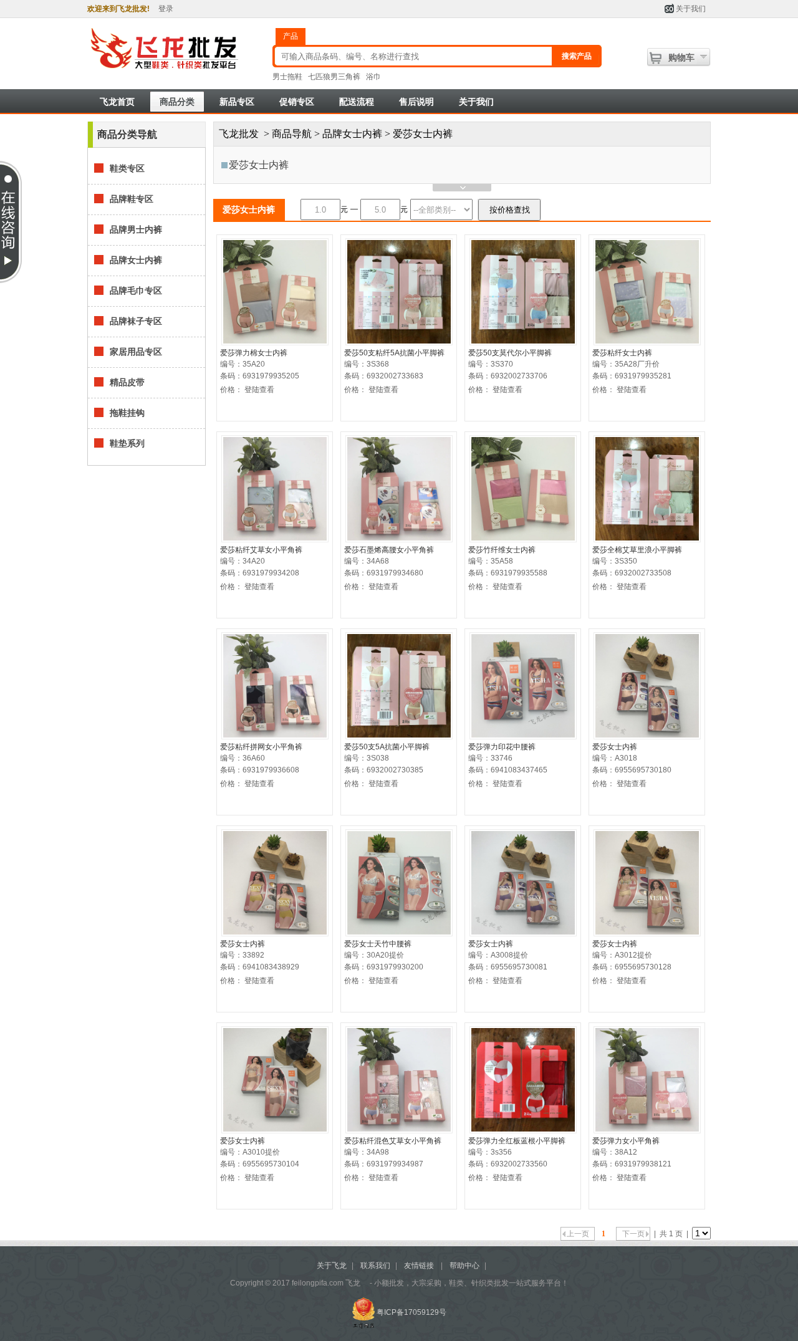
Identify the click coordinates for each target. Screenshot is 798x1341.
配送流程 (356, 102)
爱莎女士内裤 (259, 165)
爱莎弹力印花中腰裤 (502, 747)
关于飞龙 (332, 1265)
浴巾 (373, 76)
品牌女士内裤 (352, 133)
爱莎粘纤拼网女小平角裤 (261, 747)
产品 (290, 36)
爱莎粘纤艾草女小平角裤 (261, 550)
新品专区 (236, 102)
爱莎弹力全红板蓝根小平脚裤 (516, 1141)
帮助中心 (464, 1265)
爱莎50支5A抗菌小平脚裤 (387, 747)
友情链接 (419, 1265)
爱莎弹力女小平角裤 (626, 1141)
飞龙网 (176, 49)
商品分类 (177, 102)
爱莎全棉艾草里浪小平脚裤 (637, 550)
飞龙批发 (239, 133)
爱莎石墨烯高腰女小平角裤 (389, 550)
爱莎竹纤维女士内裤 (502, 550)
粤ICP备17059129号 (411, 1312)
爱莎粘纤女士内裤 (622, 352)
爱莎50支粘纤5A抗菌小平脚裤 (394, 352)
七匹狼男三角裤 (334, 76)
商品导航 (292, 133)
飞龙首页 (117, 102)
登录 (165, 8)
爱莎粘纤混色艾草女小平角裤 (392, 1141)
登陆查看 (259, 389)
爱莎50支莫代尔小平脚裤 (510, 352)
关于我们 (691, 8)
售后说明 (416, 102)
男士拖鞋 (287, 76)
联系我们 (375, 1265)
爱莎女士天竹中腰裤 (377, 944)
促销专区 (296, 102)
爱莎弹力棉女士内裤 (253, 352)
